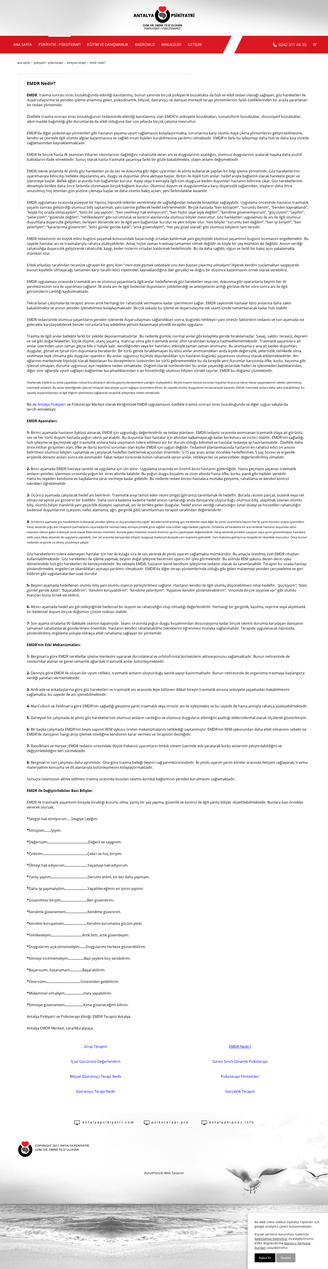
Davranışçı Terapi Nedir (95, 1091)
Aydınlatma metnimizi (271, 1239)
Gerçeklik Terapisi (240, 1091)
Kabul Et (265, 1258)
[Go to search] (315, 44)
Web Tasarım (174, 1173)
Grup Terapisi (95, 1046)
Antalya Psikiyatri (51, 404)
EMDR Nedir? (240, 1046)
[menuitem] (22, 44)
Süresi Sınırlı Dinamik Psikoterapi (240, 1061)
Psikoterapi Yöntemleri (240, 1076)
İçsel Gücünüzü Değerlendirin (95, 1061)
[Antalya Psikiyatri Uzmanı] (164, 18)
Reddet (286, 1258)
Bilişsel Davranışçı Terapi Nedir (96, 1076)
